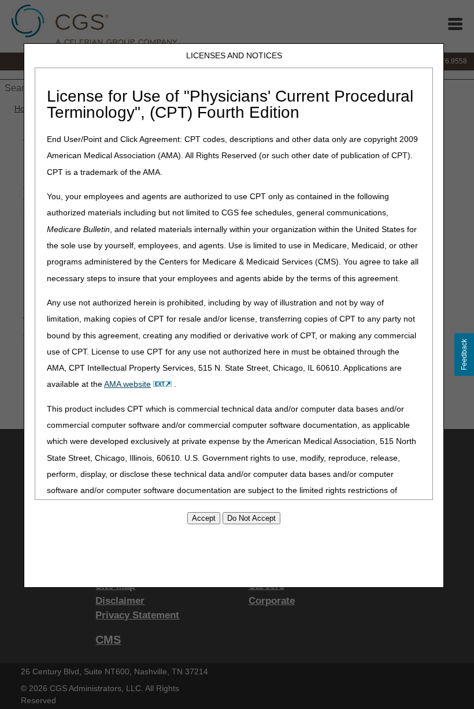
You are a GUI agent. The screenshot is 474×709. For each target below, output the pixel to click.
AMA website (127, 384)
